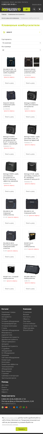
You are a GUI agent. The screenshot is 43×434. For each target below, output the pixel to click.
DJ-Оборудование (8, 353)
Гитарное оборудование (10, 321)
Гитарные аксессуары (9, 326)
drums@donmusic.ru (9, 404)
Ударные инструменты (10, 346)
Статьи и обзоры (29, 323)
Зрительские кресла (9, 378)
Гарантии (5, 390)
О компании (5, 2)
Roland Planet (28, 330)
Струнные (5, 373)
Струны (4, 328)
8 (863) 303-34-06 (8, 4)
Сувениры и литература (10, 376)
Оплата (12, 2)
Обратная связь (28, 328)
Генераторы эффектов (10, 364)
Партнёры (26, 321)
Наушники (5, 355)
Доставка (18, 2)
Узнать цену (9, 83)
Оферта (4, 392)
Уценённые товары (8, 312)
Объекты (26, 319)
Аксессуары (6, 362)
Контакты (25, 2)
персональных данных (10, 424)
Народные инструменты (10, 337)
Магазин (26, 314)
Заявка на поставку (30, 326)
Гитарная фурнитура (9, 323)
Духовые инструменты (10, 339)
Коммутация (6, 360)
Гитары (4, 319)
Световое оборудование (10, 357)
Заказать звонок (36, 4)
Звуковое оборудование (10, 330)
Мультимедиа (6, 371)
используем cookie (11, 418)
